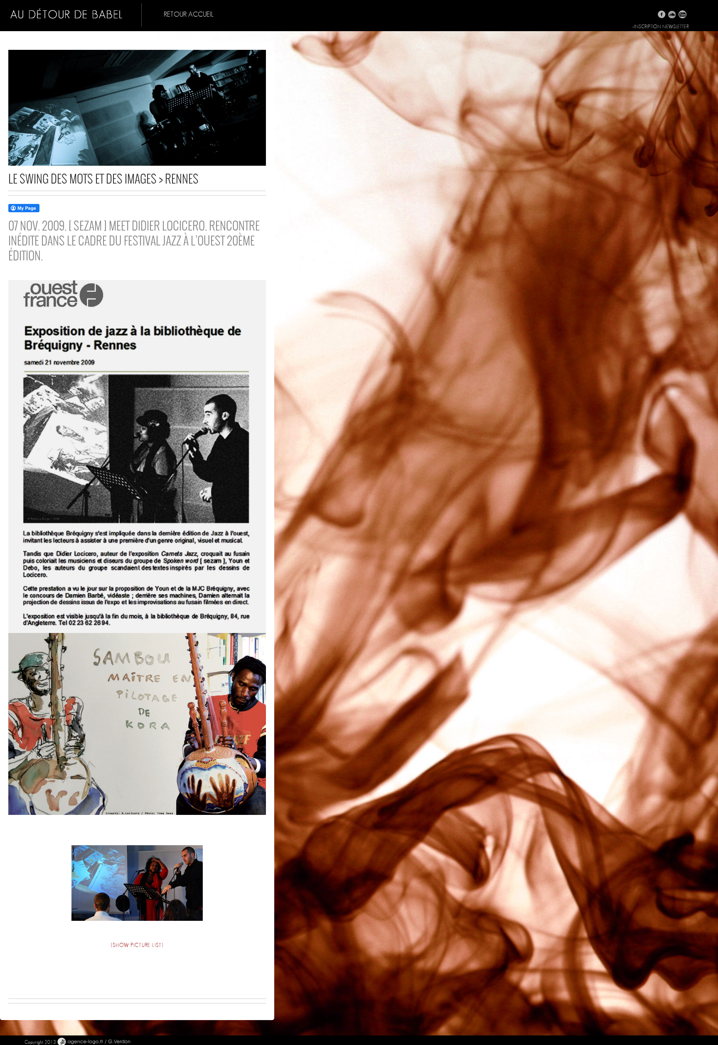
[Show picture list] (137, 945)
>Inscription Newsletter (660, 26)
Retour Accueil (189, 14)
